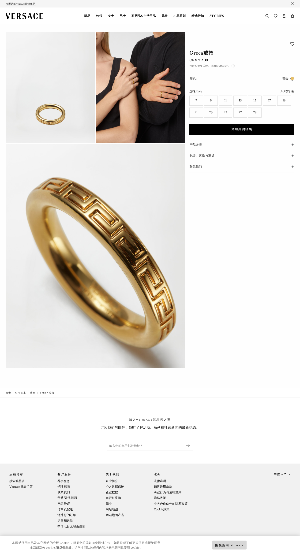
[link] (8, 392)
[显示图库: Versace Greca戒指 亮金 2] (140, 87)
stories (217, 16)
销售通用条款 (163, 487)
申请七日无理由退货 (71, 526)
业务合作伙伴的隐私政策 (171, 504)
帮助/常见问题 (67, 498)
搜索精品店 (17, 481)
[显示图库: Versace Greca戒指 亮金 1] (50, 87)
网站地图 (112, 509)
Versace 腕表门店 (21, 487)
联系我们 (63, 492)
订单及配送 (65, 509)
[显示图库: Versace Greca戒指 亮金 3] (95, 256)
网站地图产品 (115, 515)
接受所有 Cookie (229, 544)
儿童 (164, 16)
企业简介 (112, 481)
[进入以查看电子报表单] (189, 445)
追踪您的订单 (66, 515)
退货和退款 (65, 521)
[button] (292, 16)
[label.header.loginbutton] (284, 16)
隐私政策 (160, 498)
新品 (87, 16)
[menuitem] (87, 16)
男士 (123, 16)
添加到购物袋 (242, 129)
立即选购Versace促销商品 (21, 3)
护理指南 (63, 487)
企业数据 (112, 492)
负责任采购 (113, 498)
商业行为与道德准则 (167, 492)
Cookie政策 (161, 509)
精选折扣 (197, 16)
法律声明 (160, 481)
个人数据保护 (115, 487)
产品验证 (63, 504)
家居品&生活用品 (143, 16)
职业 (109, 504)
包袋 (99, 16)
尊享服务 (63, 481)
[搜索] (267, 16)
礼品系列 (179, 16)
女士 (111, 16)
